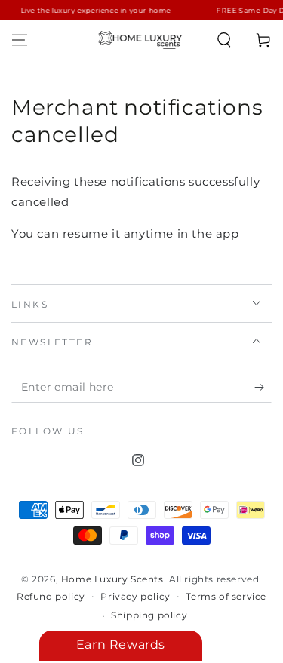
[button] (224, 40)
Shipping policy (149, 615)
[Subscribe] (263, 387)
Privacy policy (135, 596)
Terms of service (226, 596)
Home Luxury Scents (112, 579)
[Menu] (19, 40)
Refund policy (51, 596)
